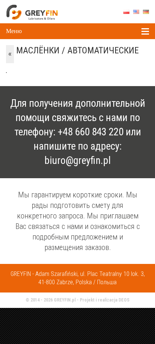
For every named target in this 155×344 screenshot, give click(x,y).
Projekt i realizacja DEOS (104, 300)
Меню (14, 31)
